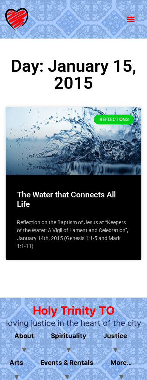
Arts (16, 362)
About (24, 336)
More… (121, 362)
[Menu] (131, 19)
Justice (115, 336)
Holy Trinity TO (74, 310)
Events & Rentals (66, 362)
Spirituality (68, 336)
